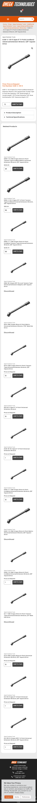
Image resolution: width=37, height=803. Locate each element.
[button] (8, 19)
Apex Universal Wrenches (25, 26)
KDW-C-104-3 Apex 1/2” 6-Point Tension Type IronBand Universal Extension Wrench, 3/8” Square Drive (18, 201)
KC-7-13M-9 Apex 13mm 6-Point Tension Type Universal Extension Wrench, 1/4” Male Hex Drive (18, 615)
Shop (10, 24)
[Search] (32, 19)
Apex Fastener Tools (19, 24)
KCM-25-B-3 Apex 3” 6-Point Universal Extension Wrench (17, 449)
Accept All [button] (9, 797)
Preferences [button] (26, 797)
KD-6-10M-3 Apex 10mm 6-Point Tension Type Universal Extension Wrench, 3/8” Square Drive (17, 367)
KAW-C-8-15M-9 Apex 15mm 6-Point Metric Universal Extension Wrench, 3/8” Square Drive (18, 532)
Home (5, 24)
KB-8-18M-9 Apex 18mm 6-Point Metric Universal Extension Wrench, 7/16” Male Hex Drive (18, 326)
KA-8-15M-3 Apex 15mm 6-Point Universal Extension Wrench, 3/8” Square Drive (18, 656)
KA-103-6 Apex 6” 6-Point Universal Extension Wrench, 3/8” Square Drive (16, 697)
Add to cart (17, 104)
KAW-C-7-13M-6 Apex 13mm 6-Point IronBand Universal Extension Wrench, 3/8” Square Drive (18, 491)
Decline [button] (17, 797)
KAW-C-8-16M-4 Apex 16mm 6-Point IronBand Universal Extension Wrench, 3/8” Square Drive (18, 574)
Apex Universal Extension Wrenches (15, 28)
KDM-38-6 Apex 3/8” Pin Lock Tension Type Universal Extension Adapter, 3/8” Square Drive (18, 284)
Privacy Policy (19, 792)
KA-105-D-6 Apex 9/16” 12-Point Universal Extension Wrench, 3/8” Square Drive (18, 739)
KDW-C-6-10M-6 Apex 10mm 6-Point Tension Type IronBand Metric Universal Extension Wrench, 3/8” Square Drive (17, 160)
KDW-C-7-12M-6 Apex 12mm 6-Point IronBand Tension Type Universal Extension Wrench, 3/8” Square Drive (18, 243)
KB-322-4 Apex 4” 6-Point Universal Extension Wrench (16, 408)
